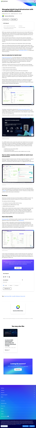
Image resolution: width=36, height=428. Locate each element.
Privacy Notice (19, 424)
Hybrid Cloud (6, 296)
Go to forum (18, 369)
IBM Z (10, 296)
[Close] (35, 421)
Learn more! (18, 267)
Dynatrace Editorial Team (9, 16)
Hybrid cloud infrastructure (7, 57)
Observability (13, 19)
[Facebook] (5, 276)
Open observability (5, 219)
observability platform (23, 50)
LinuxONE (13, 296)
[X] (7, 276)
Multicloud (18, 296)
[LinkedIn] (9, 276)
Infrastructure (5, 19)
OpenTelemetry (21, 220)
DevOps (4, 190)
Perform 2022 (22, 296)
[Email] (4, 276)
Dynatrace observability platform (24, 109)
